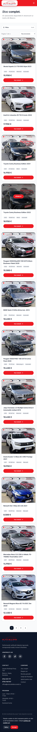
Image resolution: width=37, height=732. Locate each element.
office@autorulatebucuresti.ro (11, 684)
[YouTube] (20, 656)
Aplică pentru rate (26, 679)
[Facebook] (4, 656)
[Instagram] (10, 656)
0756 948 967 (6, 681)
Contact (23, 682)
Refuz (6, 727)
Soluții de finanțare (27, 676)
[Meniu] (33, 3)
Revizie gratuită (26, 674)
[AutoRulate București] (10, 3)
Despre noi (24, 671)
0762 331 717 (6, 679)
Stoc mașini (24, 668)
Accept (14, 727)
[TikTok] (15, 656)
